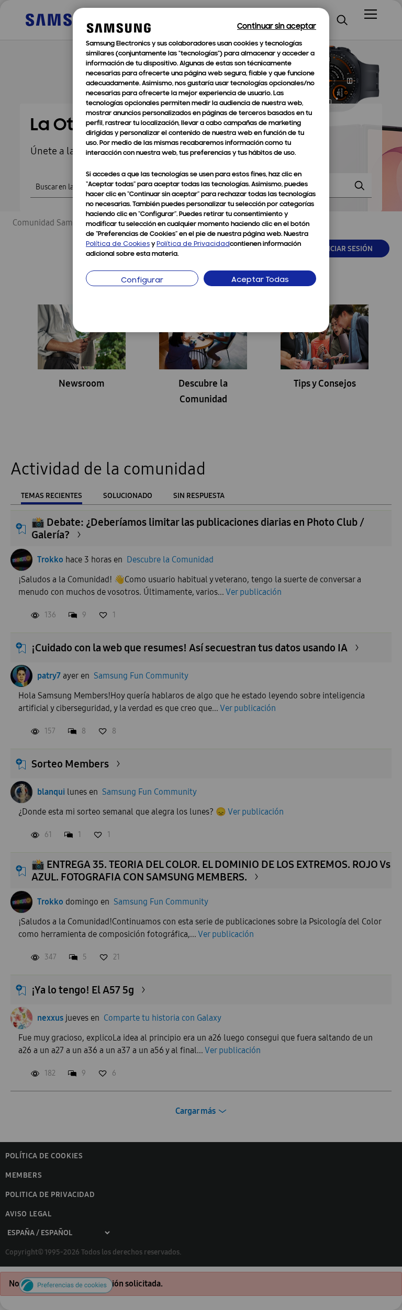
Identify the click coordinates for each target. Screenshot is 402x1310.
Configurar (142, 281)
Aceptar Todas (260, 280)
